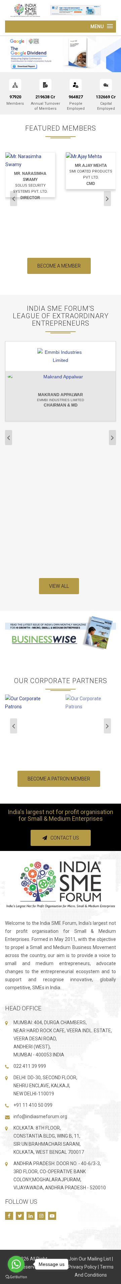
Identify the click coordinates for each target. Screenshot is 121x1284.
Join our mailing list (90, 1259)
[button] (101, 26)
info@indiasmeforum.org (40, 1116)
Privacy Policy (82, 1267)
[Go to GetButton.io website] (16, 1277)
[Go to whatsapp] (16, 1264)
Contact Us (64, 838)
